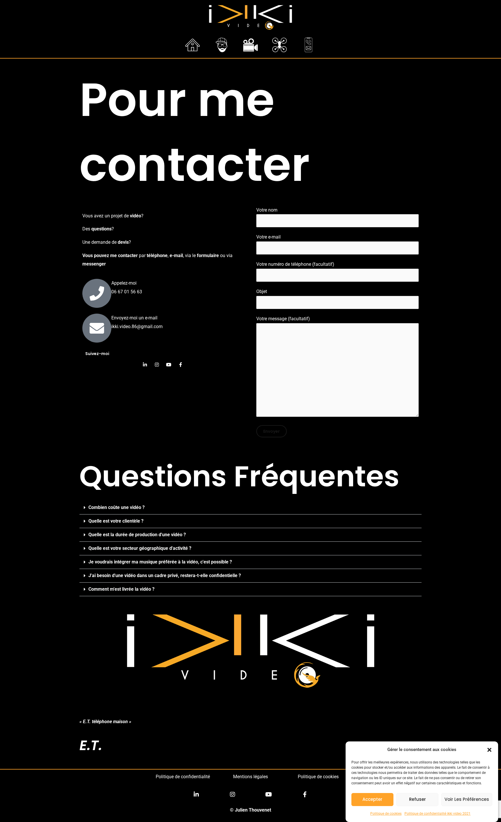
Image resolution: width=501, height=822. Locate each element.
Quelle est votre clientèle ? (116, 521)
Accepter (372, 799)
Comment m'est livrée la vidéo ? (121, 589)
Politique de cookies (386, 814)
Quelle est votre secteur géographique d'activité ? (139, 548)
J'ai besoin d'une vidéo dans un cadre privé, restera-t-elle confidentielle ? (164, 575)
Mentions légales (250, 776)
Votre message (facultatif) (283, 318)
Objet (261, 291)
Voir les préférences (466, 799)
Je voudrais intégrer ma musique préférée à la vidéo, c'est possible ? (160, 562)
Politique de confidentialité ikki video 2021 (437, 814)
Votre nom (266, 210)
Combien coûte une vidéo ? (116, 507)
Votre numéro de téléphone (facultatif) (295, 264)
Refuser (417, 799)
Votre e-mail (268, 237)
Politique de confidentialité (183, 776)
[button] (489, 750)
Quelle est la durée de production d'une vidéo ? (137, 534)
